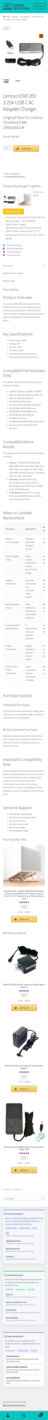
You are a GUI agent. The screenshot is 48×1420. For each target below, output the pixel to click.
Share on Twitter (14, 245)
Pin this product (14, 252)
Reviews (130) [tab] (9, 281)
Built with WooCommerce (14, 1405)
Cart (37, 1413)
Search (24, 1415)
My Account (8, 1415)
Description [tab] (8, 265)
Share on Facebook (15, 248)
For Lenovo (24, 16)
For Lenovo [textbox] (23, 1198)
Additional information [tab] (13, 273)
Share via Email (13, 255)
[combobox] (24, 1198)
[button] (41, 36)
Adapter (15, 16)
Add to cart (26, 148)
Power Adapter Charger (15, 176)
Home (8, 16)
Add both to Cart (13, 211)
